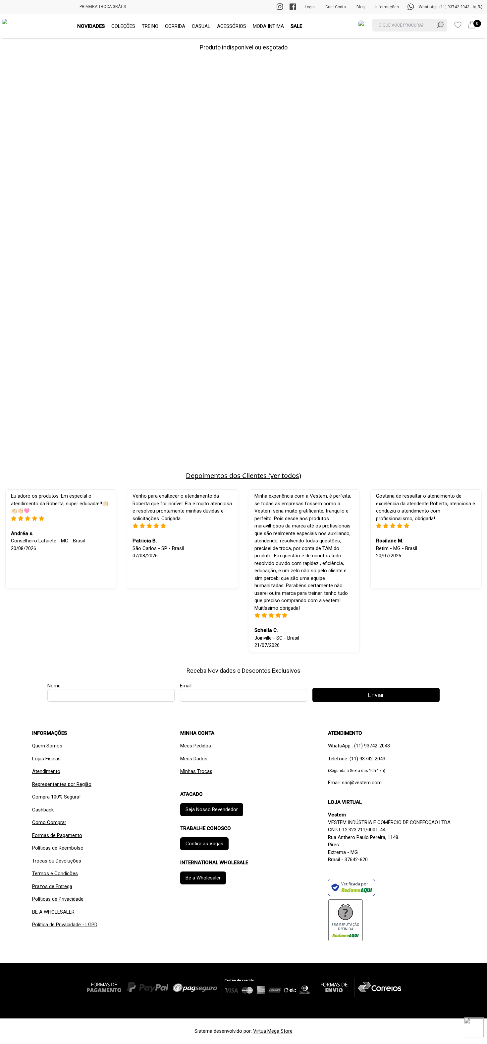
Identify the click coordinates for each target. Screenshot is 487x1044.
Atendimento (46, 771)
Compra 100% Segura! (56, 797)
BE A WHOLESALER (53, 912)
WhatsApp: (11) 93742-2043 (444, 7)
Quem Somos (47, 746)
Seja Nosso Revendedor (212, 809)
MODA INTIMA (268, 26)
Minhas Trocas (196, 771)
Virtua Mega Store (273, 1031)
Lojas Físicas (46, 759)
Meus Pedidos (195, 746)
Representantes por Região (61, 784)
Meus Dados (193, 759)
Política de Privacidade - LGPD (64, 925)
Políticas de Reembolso (57, 848)
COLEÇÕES (123, 26)
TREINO (150, 26)
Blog (360, 7)
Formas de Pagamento (57, 835)
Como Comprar (49, 822)
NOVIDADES (91, 26)
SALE (296, 26)
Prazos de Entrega (52, 886)
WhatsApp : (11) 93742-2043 (359, 746)
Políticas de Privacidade (57, 899)
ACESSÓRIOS (231, 26)
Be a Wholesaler (203, 878)
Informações (387, 7)
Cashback (43, 810)
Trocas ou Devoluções (56, 861)
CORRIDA (175, 26)
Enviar (376, 694)
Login (310, 7)
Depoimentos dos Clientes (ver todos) (243, 475)
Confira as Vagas (204, 844)
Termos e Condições (55, 873)
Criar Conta (335, 7)
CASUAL (201, 26)
